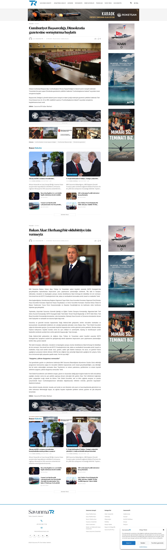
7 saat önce (45, 181)
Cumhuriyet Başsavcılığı (65, 142)
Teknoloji (99, 3)
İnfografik (78, 3)
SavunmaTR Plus (109, 548)
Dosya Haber (108, 543)
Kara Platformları (91, 535)
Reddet (143, 543)
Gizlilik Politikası (143, 547)
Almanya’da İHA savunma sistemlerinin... (42, 178)
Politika (107, 540)
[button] (163, 530)
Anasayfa (31, 23)
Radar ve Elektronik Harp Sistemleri (93, 546)
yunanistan (56, 431)
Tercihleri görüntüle (157, 543)
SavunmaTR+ (118, 3)
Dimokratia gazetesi (79, 142)
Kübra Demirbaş (36, 181)
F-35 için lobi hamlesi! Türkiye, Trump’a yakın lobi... (82, 178)
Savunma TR (39, 38)
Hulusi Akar (38, 431)
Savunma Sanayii (45, 3)
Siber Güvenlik (89, 3)
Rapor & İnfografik (110, 546)
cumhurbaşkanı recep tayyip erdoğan (45, 142)
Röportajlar (108, 538)
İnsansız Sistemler (91, 540)
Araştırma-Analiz (60, 3)
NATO (49, 431)
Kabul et (128, 543)
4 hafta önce (82, 207)
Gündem (70, 3)
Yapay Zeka (108, 3)
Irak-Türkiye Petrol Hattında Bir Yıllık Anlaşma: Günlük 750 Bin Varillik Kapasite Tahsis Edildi (88, 498)
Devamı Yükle (65, 214)
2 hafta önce (82, 197)
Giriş (136, 3)
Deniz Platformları (91, 538)
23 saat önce (82, 181)
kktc (45, 431)
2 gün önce (44, 197)
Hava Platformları (91, 533)
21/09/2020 (49, 38)
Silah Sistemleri (90, 543)
